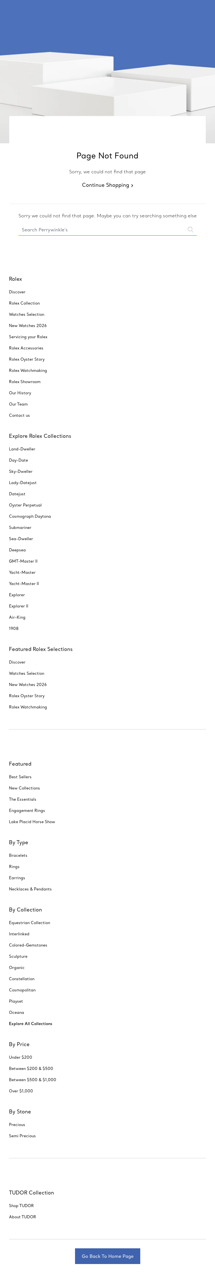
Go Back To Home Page (108, 1256)
